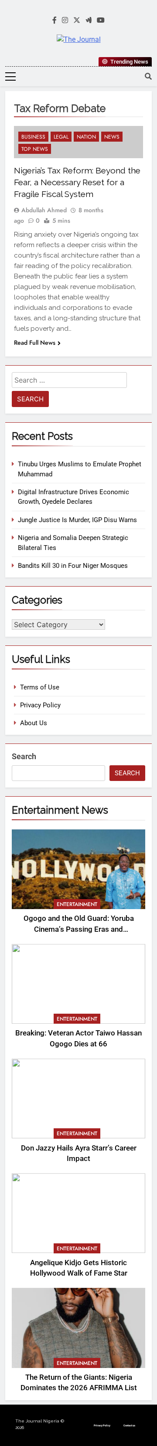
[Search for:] (69, 381)
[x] (77, 20)
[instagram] (65, 20)
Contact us (129, 1425)
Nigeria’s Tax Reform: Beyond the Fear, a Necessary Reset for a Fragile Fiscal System (77, 182)
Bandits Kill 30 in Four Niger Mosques (73, 566)
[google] (88, 20)
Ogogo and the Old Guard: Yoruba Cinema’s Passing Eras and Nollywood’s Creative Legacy (79, 929)
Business (33, 137)
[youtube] (100, 20)
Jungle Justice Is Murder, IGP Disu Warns (77, 520)
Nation (86, 137)
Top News (34, 149)
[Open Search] (148, 76)
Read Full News (34, 342)
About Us (33, 723)
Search (24, 756)
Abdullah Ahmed (44, 210)
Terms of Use (39, 687)
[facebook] (54, 20)
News (111, 137)
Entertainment (77, 904)
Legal (61, 137)
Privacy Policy (40, 705)
